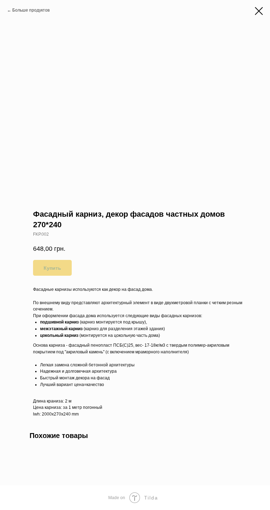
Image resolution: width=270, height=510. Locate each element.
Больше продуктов (31, 10)
